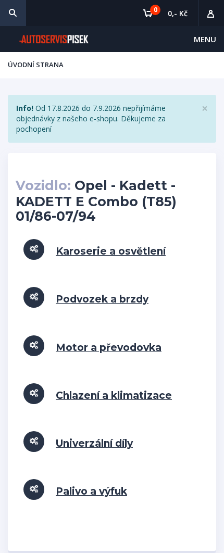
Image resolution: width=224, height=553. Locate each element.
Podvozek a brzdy (102, 299)
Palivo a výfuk (91, 491)
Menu (205, 39)
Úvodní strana (36, 64)
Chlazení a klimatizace (114, 395)
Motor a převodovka (108, 348)
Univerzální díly (94, 443)
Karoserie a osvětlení (111, 251)
